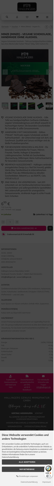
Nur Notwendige (27, 469)
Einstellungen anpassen (28, 476)
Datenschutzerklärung (29, 482)
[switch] (48, 476)
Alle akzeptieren (27, 462)
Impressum (46, 482)
